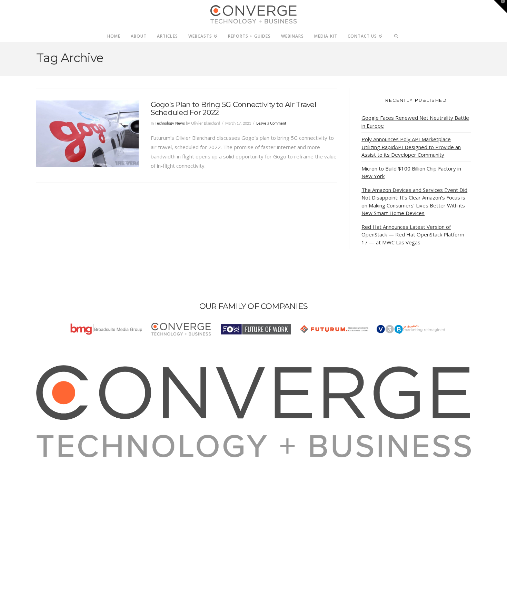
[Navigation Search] (396, 34)
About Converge (64, 461)
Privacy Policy (61, 489)
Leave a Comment (271, 123)
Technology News (170, 123)
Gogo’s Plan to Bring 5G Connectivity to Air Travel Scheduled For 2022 (233, 108)
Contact (54, 508)
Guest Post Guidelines (71, 499)
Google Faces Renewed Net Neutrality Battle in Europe (415, 121)
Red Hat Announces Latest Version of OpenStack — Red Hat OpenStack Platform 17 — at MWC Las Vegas (412, 234)
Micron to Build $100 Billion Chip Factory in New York (411, 172)
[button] (500, 6)
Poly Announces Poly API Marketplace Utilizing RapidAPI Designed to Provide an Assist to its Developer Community (411, 147)
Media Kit (56, 471)
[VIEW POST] (87, 133)
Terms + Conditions (68, 480)
